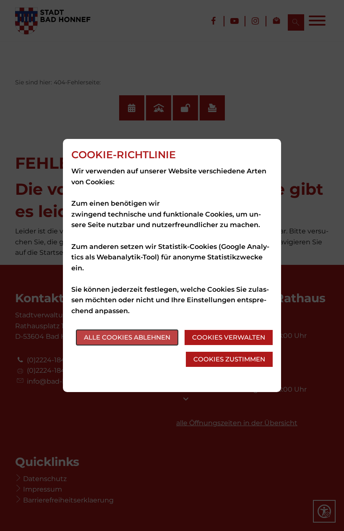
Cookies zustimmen (229, 359)
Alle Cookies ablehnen (127, 337)
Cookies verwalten (228, 337)
